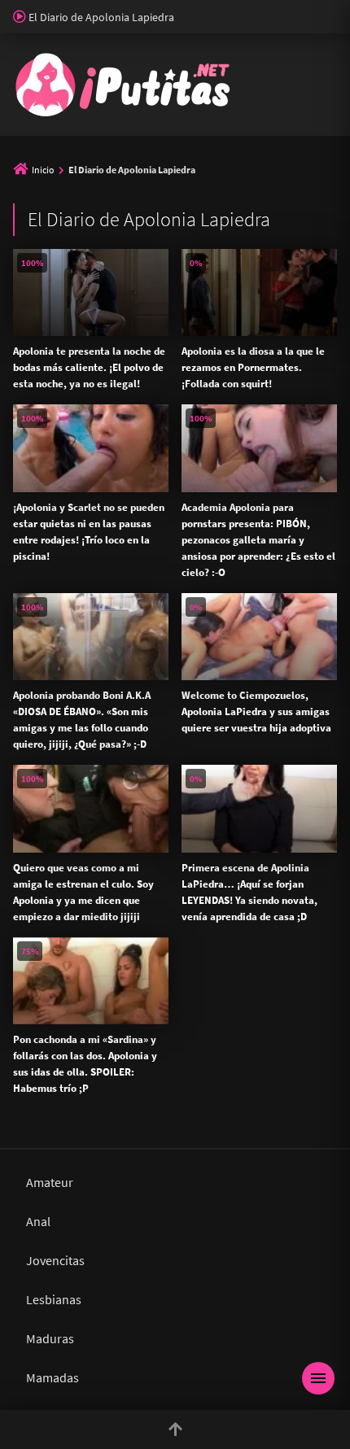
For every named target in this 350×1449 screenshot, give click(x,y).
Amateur (49, 1182)
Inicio (43, 170)
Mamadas (52, 1377)
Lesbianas (53, 1299)
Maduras (50, 1338)
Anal (38, 1221)
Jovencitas (55, 1260)
